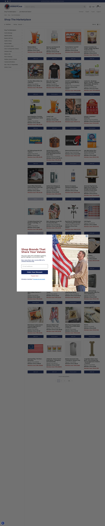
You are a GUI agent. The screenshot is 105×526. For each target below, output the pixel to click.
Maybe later (34, 275)
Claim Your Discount (34, 272)
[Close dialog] (87, 236)
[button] (3, 523)
